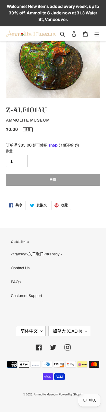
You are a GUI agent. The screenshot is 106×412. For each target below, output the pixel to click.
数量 (9, 151)
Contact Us (20, 268)
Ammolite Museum (46, 394)
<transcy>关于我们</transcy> (36, 254)
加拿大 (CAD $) (67, 331)
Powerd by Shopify (71, 394)
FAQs (16, 282)
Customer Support (26, 296)
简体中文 (29, 331)
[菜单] (96, 33)
